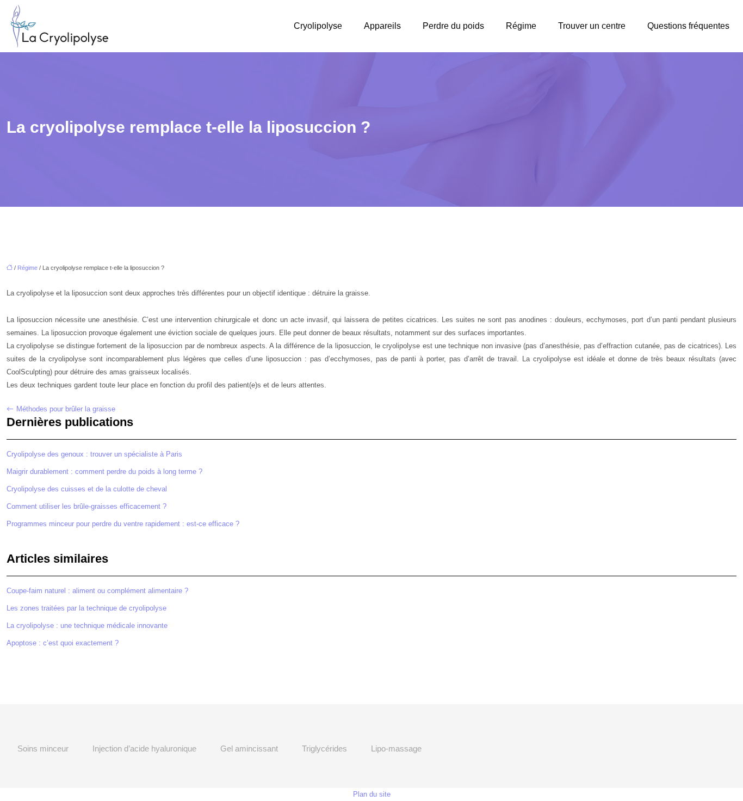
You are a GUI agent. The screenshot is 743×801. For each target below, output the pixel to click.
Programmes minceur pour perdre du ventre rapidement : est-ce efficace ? (123, 524)
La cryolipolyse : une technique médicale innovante (87, 625)
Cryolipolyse (318, 25)
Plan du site (372, 794)
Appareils (382, 25)
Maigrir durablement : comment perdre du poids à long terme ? (104, 471)
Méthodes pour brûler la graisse (65, 409)
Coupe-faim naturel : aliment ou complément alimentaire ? (97, 591)
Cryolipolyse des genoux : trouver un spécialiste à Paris (94, 454)
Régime (521, 25)
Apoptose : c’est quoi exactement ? (63, 643)
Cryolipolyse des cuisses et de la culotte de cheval (87, 489)
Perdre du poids (453, 25)
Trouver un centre (592, 25)
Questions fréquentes (688, 25)
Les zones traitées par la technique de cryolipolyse (86, 608)
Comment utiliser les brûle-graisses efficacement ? (86, 506)
